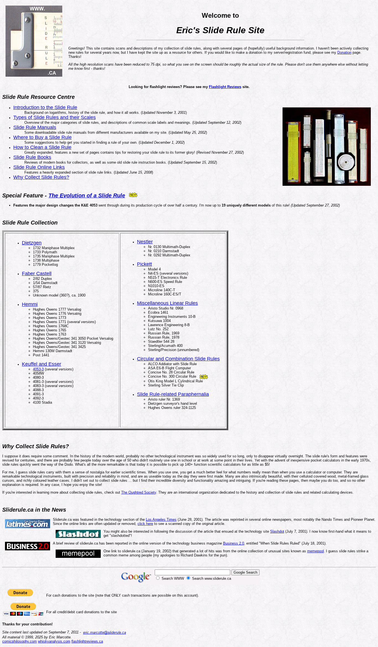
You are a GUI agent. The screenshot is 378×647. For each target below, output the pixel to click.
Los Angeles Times (161, 519)
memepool (315, 551)
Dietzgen (32, 243)
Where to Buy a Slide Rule (42, 137)
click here (145, 524)
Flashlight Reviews (225, 87)
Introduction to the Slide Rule (45, 107)
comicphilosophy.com (19, 641)
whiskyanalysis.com (54, 641)
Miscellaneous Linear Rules (167, 303)
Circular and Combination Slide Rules (178, 359)
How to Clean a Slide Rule (42, 147)
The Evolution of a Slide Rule (86, 195)
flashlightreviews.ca (87, 641)
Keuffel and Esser (41, 364)
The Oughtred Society (138, 492)
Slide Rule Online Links (39, 167)
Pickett (144, 264)
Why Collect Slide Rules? (41, 177)
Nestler (145, 241)
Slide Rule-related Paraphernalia (173, 394)
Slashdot (277, 531)
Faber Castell (36, 273)
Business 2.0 (233, 543)
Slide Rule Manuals (34, 127)
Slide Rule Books (32, 157)
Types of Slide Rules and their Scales (54, 117)
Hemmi (30, 304)
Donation (344, 52)
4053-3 (38, 369)
